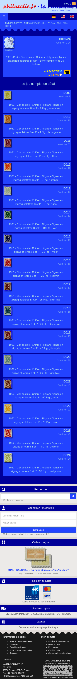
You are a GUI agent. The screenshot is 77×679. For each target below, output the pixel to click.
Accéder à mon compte (58, 641)
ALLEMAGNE (30, 23)
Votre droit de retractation (21, 650)
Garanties (14, 644)
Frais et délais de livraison (21, 641)
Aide (62, 10)
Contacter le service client (59, 653)
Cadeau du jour (41, 542)
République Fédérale (46, 23)
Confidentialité (54, 650)
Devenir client (54, 644)
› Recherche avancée (12, 500)
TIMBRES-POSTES (13, 23)
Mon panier (53, 647)
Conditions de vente (18, 647)
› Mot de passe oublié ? (13, 534)
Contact (54, 10)
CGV (68, 10)
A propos (14, 653)
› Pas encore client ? (38, 534)
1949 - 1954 (62, 23)
